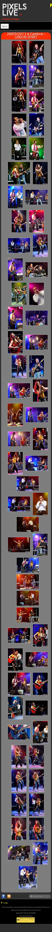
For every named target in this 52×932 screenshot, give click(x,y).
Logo (5, 903)
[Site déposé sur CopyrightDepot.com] (26, 920)
